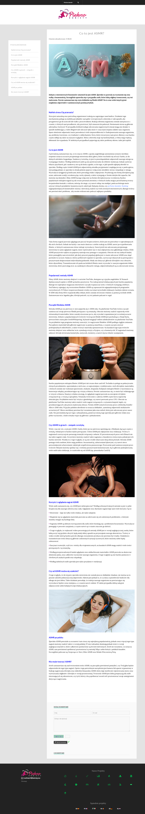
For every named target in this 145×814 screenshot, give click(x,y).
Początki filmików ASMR (19, 65)
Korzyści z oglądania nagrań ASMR (23, 77)
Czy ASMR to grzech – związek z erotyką (22, 71)
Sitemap (24, 781)
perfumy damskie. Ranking (118, 186)
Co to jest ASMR (16, 55)
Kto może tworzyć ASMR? (20, 92)
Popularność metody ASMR (20, 60)
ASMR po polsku (16, 87)
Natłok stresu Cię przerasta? (21, 50)
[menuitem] (68, 2)
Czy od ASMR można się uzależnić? (23, 82)
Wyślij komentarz (61, 742)
